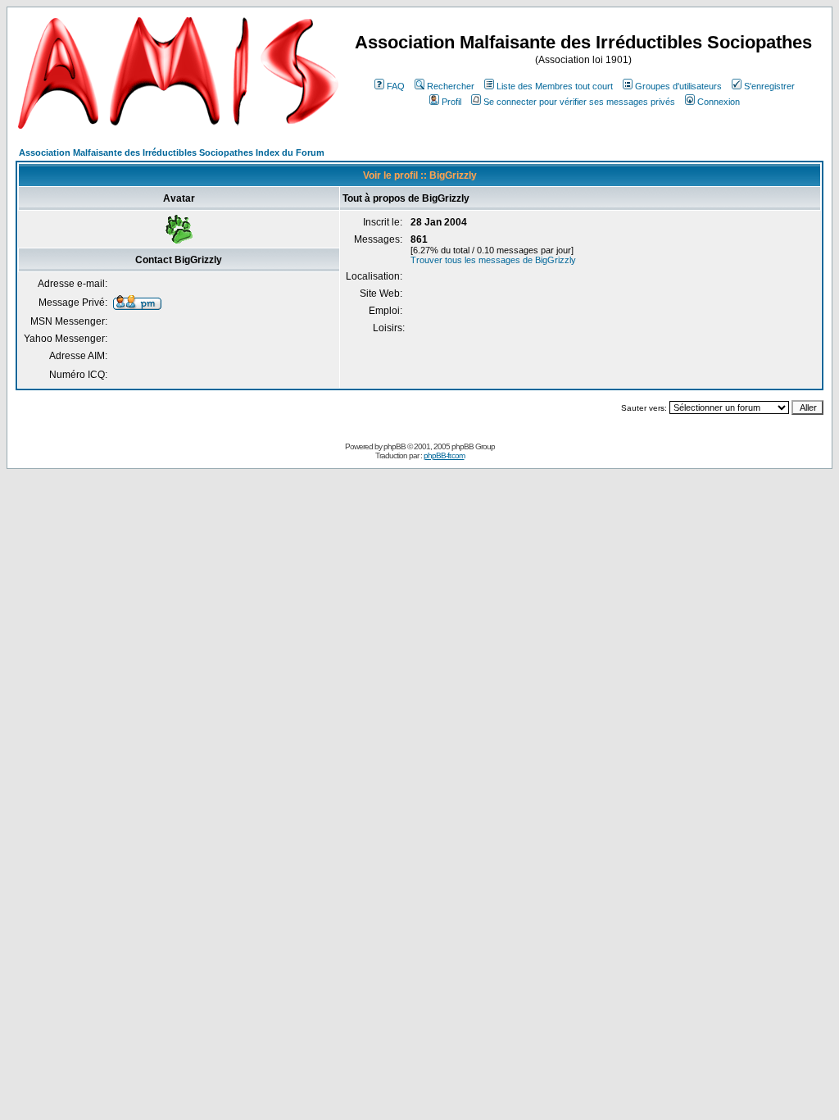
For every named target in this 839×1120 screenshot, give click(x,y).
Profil (451, 102)
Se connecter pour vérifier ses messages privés (579, 102)
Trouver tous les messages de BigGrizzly (493, 260)
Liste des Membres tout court (555, 86)
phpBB (394, 446)
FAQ (396, 86)
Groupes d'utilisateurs (678, 86)
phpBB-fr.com (444, 455)
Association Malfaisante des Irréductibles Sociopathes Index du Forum (171, 152)
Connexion (718, 102)
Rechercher (450, 86)
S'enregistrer (769, 86)
